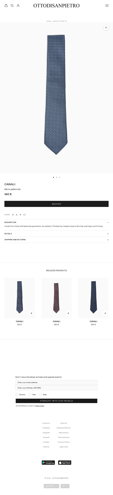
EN (63, 486)
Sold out (56, 204)
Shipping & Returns (64, 428)
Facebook (46, 428)
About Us (63, 423)
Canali (9, 184)
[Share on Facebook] (13, 215)
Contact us (46, 423)
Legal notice (63, 447)
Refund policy (64, 433)
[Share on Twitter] (17, 215)
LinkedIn (46, 442)
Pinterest (46, 437)
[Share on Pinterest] (20, 215)
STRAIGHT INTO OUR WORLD (56, 401)
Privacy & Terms (63, 442)
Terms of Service (63, 437)
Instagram (46, 433)
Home (48, 21)
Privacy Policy (40, 406)
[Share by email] (24, 215)
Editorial (46, 447)
